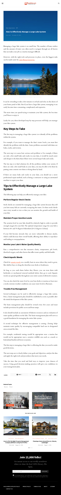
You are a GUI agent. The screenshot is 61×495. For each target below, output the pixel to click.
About (45, 486)
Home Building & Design (38, 438)
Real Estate (11, 438)
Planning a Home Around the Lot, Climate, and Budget (45, 441)
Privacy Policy (27, 486)
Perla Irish (8, 35)
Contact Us (9, 489)
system (6, 387)
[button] (28, 447)
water (11, 387)
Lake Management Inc (27, 60)
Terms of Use (37, 486)
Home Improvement (10, 28)
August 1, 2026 (47, 445)
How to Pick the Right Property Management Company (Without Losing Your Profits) (16, 441)
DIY (17, 28)
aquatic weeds (16, 262)
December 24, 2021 (16, 401)
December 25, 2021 (16, 35)
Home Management (19, 438)
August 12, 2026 (19, 445)
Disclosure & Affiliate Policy (11, 486)
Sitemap (52, 486)
